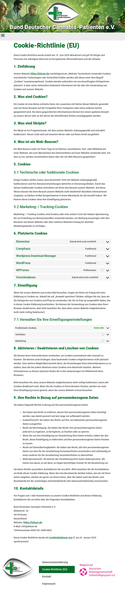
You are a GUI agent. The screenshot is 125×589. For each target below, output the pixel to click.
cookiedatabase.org (60, 537)
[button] (2, 35)
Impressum (49, 583)
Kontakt (46, 576)
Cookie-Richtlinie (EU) (54, 569)
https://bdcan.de (39, 73)
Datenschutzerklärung (55, 562)
